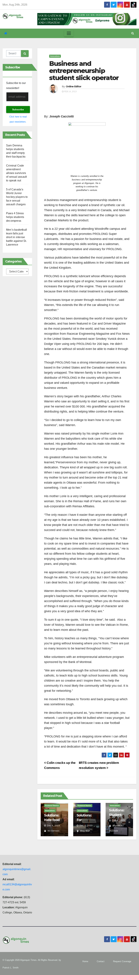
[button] (132, 33)
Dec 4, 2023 (53, 825)
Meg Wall (85, 831)
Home (85, 961)
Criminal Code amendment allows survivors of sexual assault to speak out (16, 173)
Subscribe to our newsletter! (16, 86)
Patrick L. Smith (10, 967)
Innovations (55, 56)
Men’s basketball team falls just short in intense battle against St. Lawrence (16, 237)
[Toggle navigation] (69, 33)
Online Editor (73, 86)
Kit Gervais (53, 831)
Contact (100, 961)
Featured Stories (52, 805)
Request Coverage (122, 961)
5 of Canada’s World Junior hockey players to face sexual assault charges (17, 197)
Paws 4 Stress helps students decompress (15, 217)
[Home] (6, 33)
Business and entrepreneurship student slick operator (84, 71)
